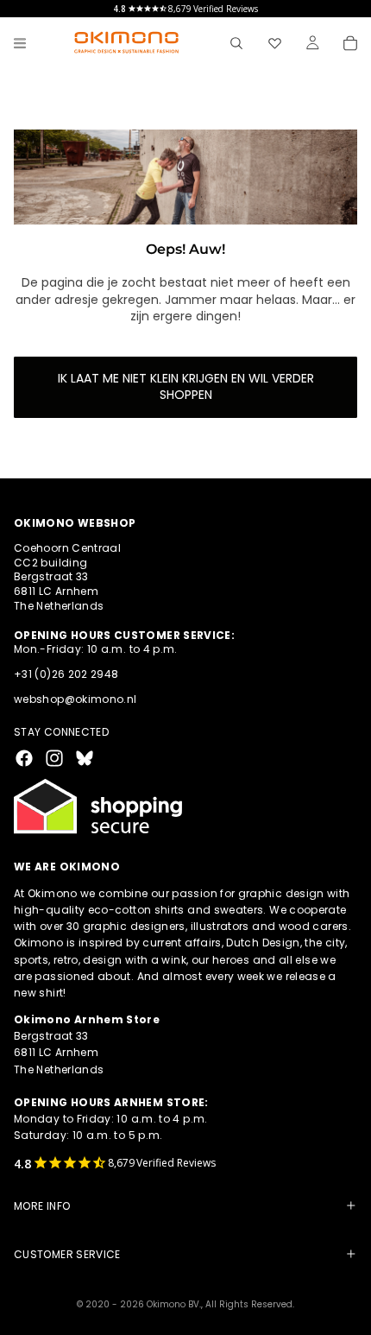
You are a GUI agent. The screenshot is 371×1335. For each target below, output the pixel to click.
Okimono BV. (174, 1304)
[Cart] (350, 43)
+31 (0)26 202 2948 (66, 674)
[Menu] (20, 43)
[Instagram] (54, 758)
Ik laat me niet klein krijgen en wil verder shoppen (186, 387)
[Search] (236, 43)
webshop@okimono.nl (75, 699)
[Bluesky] (84, 758)
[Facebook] (24, 758)
